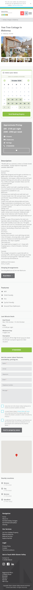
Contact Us (5, 558)
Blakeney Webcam (7, 534)
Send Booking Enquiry (16, 114)
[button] (6, 47)
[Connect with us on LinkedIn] (12, 566)
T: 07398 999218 (7, 560)
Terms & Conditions (8, 550)
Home (4, 517)
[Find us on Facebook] (8, 566)
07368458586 (16, 350)
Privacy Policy (21, 411)
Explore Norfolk (7, 538)
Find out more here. (17, 5)
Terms (27, 411)
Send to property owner (11, 430)
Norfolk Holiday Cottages (9, 521)
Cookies (4, 548)
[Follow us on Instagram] (3, 566)
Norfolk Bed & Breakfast (9, 523)
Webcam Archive (7, 536)
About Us (5, 519)
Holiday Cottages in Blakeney (9, 20)
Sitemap (4, 524)
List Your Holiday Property (10, 532)
